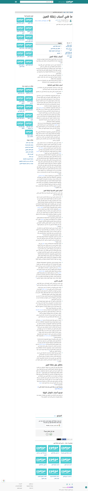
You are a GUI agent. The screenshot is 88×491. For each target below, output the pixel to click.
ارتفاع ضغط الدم (47, 336)
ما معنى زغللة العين (69, 49)
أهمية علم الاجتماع (29, 147)
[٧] (57, 226)
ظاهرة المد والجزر (29, 152)
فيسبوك (65, 439)
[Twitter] (70, 484)
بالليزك (40, 383)
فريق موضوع (19, 488)
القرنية (56, 125)
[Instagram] (67, 484)
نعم (51, 434)
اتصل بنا (20, 484)
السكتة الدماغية (42, 344)
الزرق (43, 243)
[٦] (47, 215)
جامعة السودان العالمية (28, 159)
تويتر (60, 439)
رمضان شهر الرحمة (29, 145)
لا (47, 434)
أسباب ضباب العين (69, 56)
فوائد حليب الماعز (29, 143)
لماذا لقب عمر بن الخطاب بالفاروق (26, 161)
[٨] (55, 241)
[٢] (56, 93)
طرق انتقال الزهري (29, 150)
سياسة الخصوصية (30, 486)
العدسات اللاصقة (39, 310)
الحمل (41, 320)
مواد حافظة (44, 289)
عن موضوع (31, 484)
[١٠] (36, 277)
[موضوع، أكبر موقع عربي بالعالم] (69, 2)
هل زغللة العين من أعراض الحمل (68, 53)
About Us (31, 488)
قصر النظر (41, 108)
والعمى (59, 268)
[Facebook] (72, 484)
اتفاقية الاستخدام (19, 486)
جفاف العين (40, 148)
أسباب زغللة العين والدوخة (69, 45)
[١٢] (57, 361)
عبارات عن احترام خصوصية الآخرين (26, 163)
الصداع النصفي (41, 175)
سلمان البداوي (58, 20)
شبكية (42, 219)
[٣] (44, 152)
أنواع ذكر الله (30, 154)
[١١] (49, 351)
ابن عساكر (31, 157)
